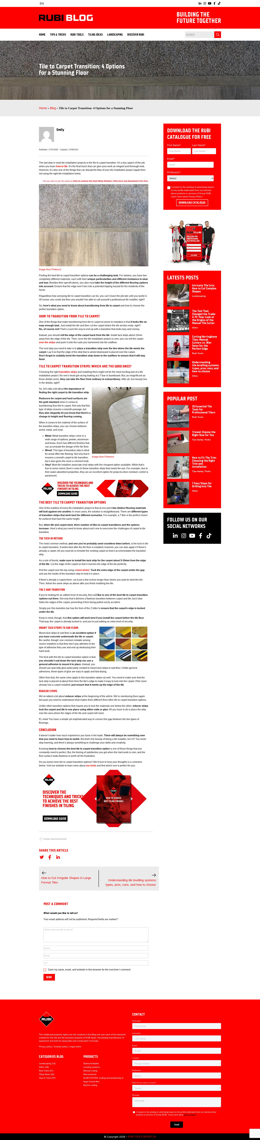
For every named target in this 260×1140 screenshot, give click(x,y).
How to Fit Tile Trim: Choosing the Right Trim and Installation (204, 462)
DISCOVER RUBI (135, 34)
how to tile (62, 166)
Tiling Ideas (95, 34)
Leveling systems (91, 1067)
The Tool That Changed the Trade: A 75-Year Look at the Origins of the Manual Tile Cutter (204, 317)
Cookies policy (61, 1046)
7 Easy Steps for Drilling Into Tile (202, 485)
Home (42, 34)
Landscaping (115, 34)
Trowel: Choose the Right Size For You (203, 433)
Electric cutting (90, 1085)
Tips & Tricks (58, 34)
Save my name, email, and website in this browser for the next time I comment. (89, 969)
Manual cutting (90, 1070)
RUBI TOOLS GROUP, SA (142, 1136)
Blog (53, 108)
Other (195, 327)
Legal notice (75, 1046)
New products (89, 1074)
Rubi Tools (77, 34)
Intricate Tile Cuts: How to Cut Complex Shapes (204, 288)
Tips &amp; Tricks (201, 439)
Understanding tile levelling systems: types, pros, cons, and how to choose (205, 367)
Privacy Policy (195, 196)
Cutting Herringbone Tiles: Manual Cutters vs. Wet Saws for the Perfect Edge (204, 342)
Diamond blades (91, 1063)
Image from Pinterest (50, 269)
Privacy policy (45, 1046)
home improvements (55, 839)
